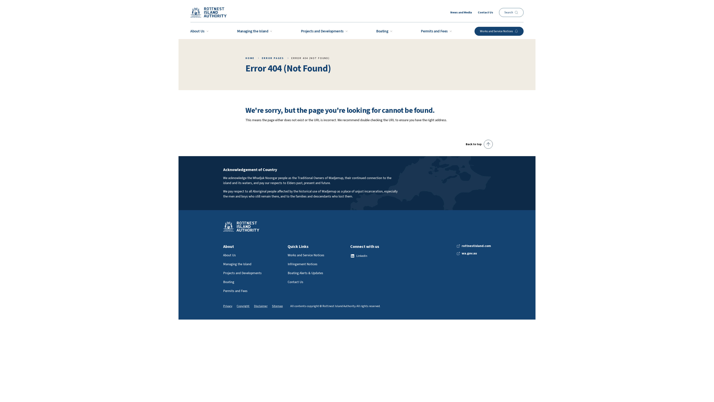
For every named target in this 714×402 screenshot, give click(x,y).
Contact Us (485, 12)
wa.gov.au (469, 253)
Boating (382, 31)
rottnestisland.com (476, 246)
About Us (197, 31)
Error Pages (273, 58)
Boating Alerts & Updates (305, 273)
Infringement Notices (302, 264)
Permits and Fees (434, 31)
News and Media (461, 12)
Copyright (243, 306)
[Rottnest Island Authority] (208, 12)
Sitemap (277, 306)
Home (249, 58)
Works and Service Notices (306, 255)
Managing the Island (252, 31)
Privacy (227, 306)
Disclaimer (261, 306)
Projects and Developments (322, 31)
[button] (479, 144)
